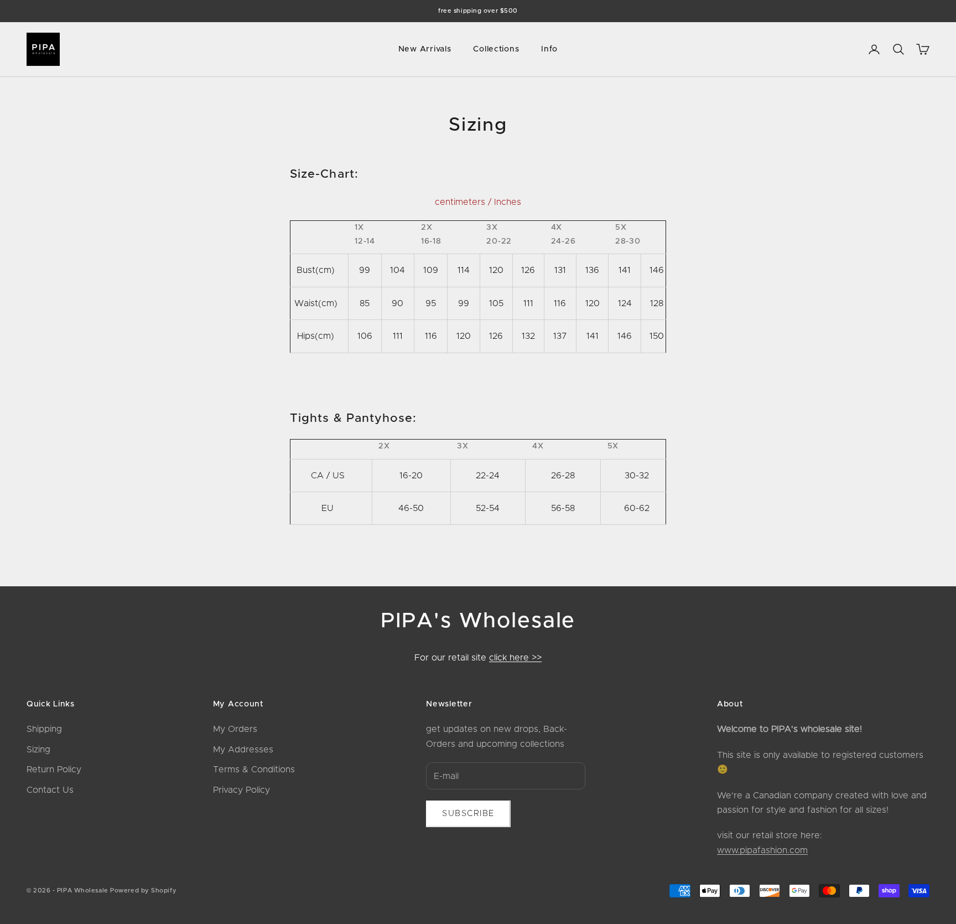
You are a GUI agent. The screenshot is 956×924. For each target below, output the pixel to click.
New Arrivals (424, 49)
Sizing (38, 749)
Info (549, 49)
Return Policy (54, 769)
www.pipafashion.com (762, 850)
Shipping (44, 729)
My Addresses (243, 749)
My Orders (235, 729)
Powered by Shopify (143, 890)
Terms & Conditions (254, 769)
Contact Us (50, 790)
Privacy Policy (241, 790)
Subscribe (468, 813)
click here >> (515, 657)
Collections (496, 49)
